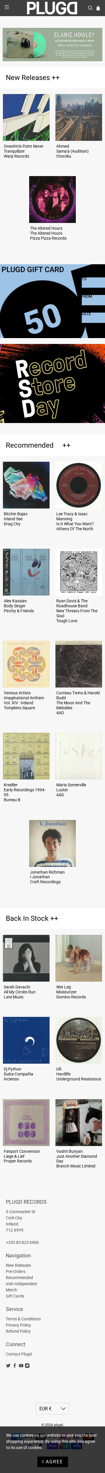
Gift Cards (15, 1296)
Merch (11, 1290)
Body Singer (14, 605)
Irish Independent (21, 1283)
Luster (62, 789)
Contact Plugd (19, 1354)
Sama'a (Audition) (72, 151)
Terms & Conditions (23, 1319)
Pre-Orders (15, 1271)
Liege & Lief (14, 1156)
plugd (58, 1425)
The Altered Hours (46, 233)
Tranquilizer (14, 151)
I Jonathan (40, 876)
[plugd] (52, 8)
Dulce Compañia (18, 1074)
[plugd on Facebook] (14, 1366)
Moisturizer (66, 992)
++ (56, 78)
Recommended (30, 445)
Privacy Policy (18, 1325)
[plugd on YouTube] (21, 1366)
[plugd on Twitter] (8, 1366)
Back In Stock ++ (32, 918)
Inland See (13, 518)
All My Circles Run (20, 992)
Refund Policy (18, 1331)
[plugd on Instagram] (27, 1366)
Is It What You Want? (75, 523)
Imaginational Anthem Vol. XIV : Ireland (24, 700)
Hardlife (63, 1074)
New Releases (28, 78)
